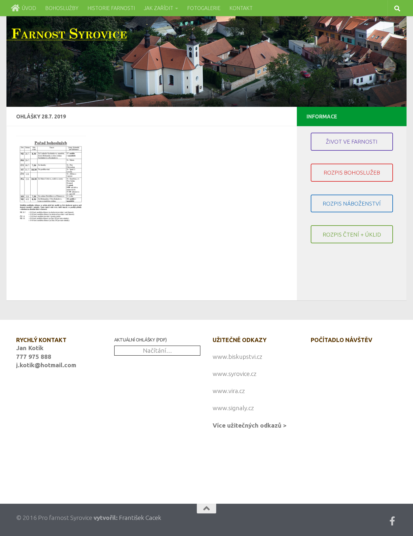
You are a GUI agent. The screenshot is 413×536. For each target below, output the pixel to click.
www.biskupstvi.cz (237, 356)
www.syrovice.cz (235, 373)
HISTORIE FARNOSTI (111, 8)
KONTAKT (241, 8)
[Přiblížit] (164, 472)
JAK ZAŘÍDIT (158, 8)
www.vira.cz (229, 390)
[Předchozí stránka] (118, 472)
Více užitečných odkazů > (250, 425)
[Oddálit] (158, 472)
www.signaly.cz (233, 407)
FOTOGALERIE (203, 8)
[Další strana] (124, 472)
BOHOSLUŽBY (61, 8)
